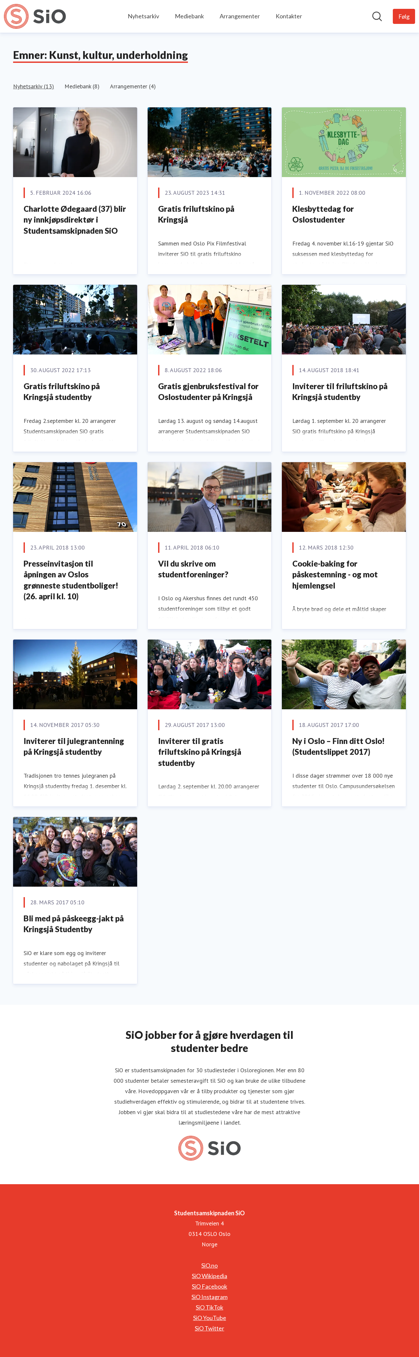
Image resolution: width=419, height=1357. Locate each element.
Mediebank (189, 16)
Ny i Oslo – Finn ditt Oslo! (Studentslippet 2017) (338, 746)
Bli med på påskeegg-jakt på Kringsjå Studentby (74, 924)
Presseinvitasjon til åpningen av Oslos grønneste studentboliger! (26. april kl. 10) (71, 580)
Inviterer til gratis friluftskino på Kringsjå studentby (199, 752)
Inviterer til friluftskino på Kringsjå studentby (340, 391)
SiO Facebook (209, 1286)
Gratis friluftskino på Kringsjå (196, 214)
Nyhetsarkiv (143, 16)
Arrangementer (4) (133, 86)
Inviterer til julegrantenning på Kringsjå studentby (74, 746)
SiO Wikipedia (209, 1275)
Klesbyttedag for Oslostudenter (323, 214)
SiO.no (209, 1265)
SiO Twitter (209, 1328)
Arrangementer (240, 16)
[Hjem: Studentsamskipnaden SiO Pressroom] (35, 16)
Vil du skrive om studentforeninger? (193, 569)
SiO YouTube (209, 1317)
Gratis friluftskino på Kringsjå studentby (62, 391)
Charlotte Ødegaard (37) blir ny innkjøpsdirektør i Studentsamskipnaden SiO (75, 219)
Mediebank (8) (82, 86)
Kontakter (289, 16)
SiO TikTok (209, 1307)
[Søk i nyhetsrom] (377, 16)
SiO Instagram (209, 1296)
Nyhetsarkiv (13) (33, 86)
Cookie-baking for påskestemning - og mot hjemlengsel (335, 574)
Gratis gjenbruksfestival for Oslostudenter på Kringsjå (208, 391)
